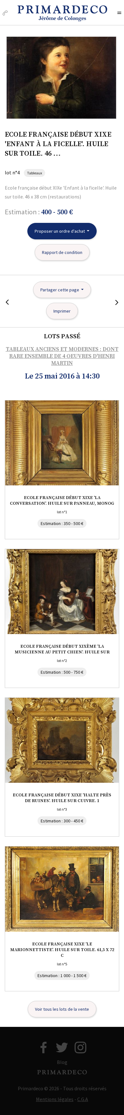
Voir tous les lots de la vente (62, 1009)
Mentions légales (54, 1099)
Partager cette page (60, 290)
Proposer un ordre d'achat (60, 231)
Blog (62, 1062)
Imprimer (62, 311)
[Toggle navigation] (119, 13)
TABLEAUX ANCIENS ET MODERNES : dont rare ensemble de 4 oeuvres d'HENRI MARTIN (62, 356)
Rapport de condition (62, 252)
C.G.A (82, 1099)
